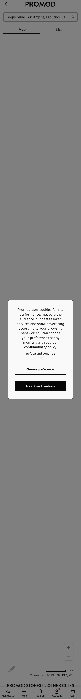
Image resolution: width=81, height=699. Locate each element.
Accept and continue (40, 386)
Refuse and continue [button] (40, 353)
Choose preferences (40, 369)
